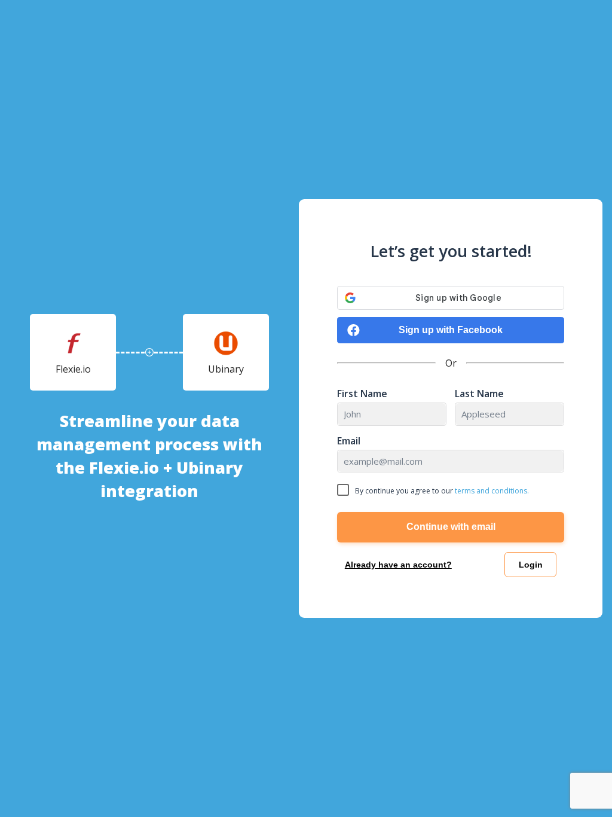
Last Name (479, 394)
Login (531, 564)
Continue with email (450, 527)
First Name (362, 394)
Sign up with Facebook (451, 330)
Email (348, 441)
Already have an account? (398, 564)
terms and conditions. (492, 491)
